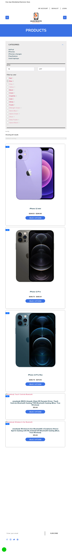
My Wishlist (9, 513)
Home (7, 479)
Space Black (13, 123)
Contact (8, 497)
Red (10, 78)
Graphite (12, 96)
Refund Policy (10, 500)
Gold (10, 99)
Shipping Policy (10, 503)
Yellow (11, 87)
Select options (35, 218)
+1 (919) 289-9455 (20, 464)
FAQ (6, 516)
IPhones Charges (11, 488)
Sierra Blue (13, 111)
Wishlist (55, 8)
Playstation (9, 491)
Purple (11, 105)
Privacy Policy (10, 507)
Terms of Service (11, 510)
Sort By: (7, 131)
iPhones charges (15, 54)
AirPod (11, 49)
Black (11, 90)
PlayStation (13, 56)
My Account (43, 8)
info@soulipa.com (15, 467)
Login (64, 8)
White (11, 102)
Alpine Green (13, 114)
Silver (11, 117)
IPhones (12, 52)
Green (11, 93)
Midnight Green (14, 108)
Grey (11, 84)
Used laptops (14, 58)
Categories (14, 45)
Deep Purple (13, 120)
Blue (10, 81)
